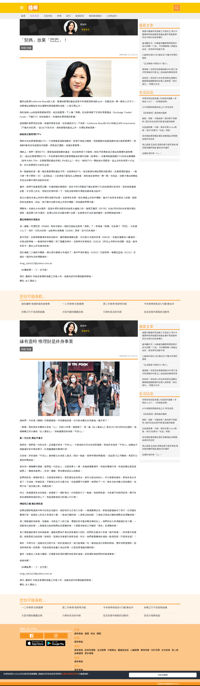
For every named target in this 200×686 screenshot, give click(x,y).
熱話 (93, 633)
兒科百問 (155, 650)
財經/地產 (26, 47)
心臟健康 (134, 650)
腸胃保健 (145, 650)
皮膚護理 (78, 653)
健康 (23, 16)
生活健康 (101, 650)
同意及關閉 (162, 674)
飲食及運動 (90, 650)
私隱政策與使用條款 (69, 673)
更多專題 (89, 653)
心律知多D (112, 16)
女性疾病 (165, 650)
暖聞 (99, 633)
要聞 (87, 633)
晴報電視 (34, 16)
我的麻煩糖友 (95, 16)
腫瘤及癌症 (123, 650)
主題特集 (48, 16)
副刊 (68, 16)
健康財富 (79, 16)
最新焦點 (78, 633)
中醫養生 (111, 650)
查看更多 (85, 29)
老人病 (175, 650)
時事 (59, 16)
